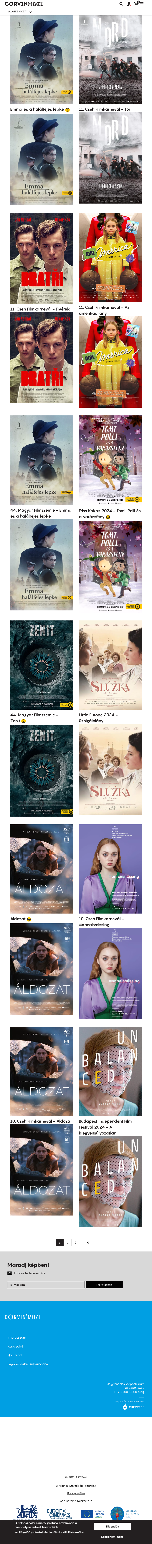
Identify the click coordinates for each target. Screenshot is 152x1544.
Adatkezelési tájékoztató (76, 1500)
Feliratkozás (104, 1284)
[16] (67, 109)
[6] (108, 517)
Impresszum (17, 1337)
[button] (130, 4)
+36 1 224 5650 (133, 1387)
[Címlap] (24, 4)
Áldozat (18, 918)
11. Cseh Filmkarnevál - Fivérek (40, 309)
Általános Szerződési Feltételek (76, 1485)
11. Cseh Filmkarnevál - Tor (104, 109)
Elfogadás (112, 1526)
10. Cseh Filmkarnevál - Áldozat (41, 1121)
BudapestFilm (76, 1493)
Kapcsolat (15, 1346)
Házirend (15, 1355)
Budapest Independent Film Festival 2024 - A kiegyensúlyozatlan (105, 1127)
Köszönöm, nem (112, 1536)
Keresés (121, 4)
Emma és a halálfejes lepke (37, 109)
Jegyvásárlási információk (28, 1364)
